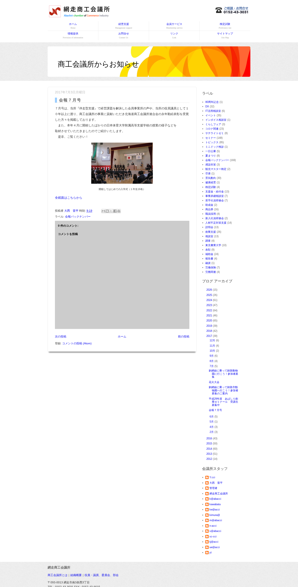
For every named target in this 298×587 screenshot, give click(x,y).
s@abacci (215, 531)
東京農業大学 (213, 245)
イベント (210, 115)
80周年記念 (212, 102)
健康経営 (210, 182)
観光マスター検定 (215, 169)
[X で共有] (111, 211)
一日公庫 (210, 151)
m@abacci (215, 520)
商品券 (209, 209)
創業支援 (210, 231)
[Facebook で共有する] (115, 211)
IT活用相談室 (213, 110)
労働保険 (210, 267)
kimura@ (214, 515)
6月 (212, 416)
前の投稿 (183, 336)
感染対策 (210, 164)
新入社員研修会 (214, 218)
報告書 (209, 258)
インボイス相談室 (215, 119)
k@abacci (215, 498)
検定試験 (225, 25)
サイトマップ (225, 35)
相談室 (209, 236)
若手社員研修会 (214, 200)
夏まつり (210, 155)
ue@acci (214, 547)
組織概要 (76, 575)
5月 (212, 421)
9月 (212, 355)
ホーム (73, 25)
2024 (209, 300)
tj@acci (213, 541)
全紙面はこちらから (68, 197)
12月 (213, 340)
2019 (209, 325)
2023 (209, 305)
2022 (209, 310)
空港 (208, 173)
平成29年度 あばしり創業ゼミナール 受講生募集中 (223, 402)
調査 (208, 240)
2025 (209, 295)
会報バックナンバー (78, 216)
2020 (209, 320)
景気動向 (210, 177)
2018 (209, 330)
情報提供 (73, 35)
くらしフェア (213, 124)
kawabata (215, 504)
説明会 (209, 227)
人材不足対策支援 (215, 222)
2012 (209, 458)
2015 (209, 443)
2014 (209, 448)
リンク (174, 35)
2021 (209, 315)
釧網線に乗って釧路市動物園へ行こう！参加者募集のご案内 (223, 390)
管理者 (213, 488)
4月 (212, 426)
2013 (209, 453)
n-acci (213, 525)
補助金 (209, 254)
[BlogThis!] (107, 211)
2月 (212, 431)
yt (210, 552)
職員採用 (210, 213)
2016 (209, 438)
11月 (213, 345)
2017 (209, 335)
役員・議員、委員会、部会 (102, 575)
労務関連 (210, 271)
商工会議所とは (58, 575)
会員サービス (174, 25)
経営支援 (123, 25)
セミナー (210, 137)
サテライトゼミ (214, 133)
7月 (212, 366)
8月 (212, 361)
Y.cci (212, 477)
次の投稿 (60, 336)
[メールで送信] (103, 211)
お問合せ (123, 35)
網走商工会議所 (218, 493)
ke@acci (214, 509)
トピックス (212, 142)
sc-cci (213, 536)
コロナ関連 (212, 128)
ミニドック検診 (214, 146)
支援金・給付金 (214, 191)
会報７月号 (215, 410)
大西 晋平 (216, 482)
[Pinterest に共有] (119, 211)
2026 (209, 289)
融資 (208, 263)
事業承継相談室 (214, 195)
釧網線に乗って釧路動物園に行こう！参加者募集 (223, 373)
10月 (213, 350)
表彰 (208, 249)
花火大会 (214, 382)
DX (207, 106)
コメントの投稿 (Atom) (77, 343)
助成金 (209, 204)
